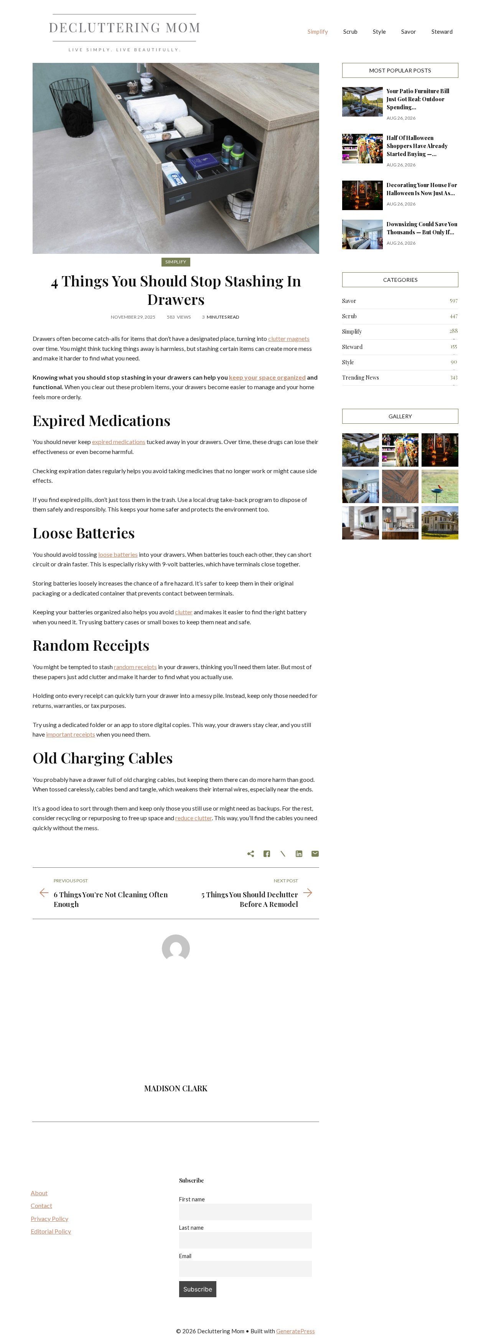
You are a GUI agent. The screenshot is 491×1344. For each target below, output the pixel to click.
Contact (41, 1205)
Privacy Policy (49, 1218)
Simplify (318, 31)
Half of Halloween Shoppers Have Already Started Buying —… (417, 146)
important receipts (70, 734)
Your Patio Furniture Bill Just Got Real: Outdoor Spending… (418, 99)
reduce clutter (193, 817)
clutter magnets (289, 338)
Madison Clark (176, 1088)
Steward (442, 31)
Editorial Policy (51, 1231)
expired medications (118, 441)
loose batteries (118, 554)
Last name (191, 1227)
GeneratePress (295, 1331)
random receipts (135, 666)
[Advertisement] (176, 1025)
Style (379, 31)
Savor (408, 31)
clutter (184, 611)
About (39, 1192)
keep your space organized (267, 377)
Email (185, 1256)
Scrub (350, 31)
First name (192, 1199)
